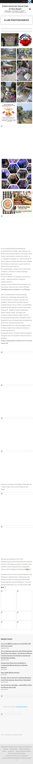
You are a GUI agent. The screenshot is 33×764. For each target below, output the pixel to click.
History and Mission (24, 749)
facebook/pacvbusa (21, 706)
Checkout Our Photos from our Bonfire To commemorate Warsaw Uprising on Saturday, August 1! (14, 665)
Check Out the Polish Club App (16, 753)
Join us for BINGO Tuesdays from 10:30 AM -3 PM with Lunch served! (16, 645)
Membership (13, 749)
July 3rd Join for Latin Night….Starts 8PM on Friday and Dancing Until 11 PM (16, 686)
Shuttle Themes (13, 746)
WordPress (29, 746)
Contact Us (11, 751)
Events (4, 751)
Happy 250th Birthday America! (10, 672)
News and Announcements (23, 751)
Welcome (5, 749)
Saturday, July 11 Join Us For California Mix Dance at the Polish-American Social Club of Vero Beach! (16, 679)
